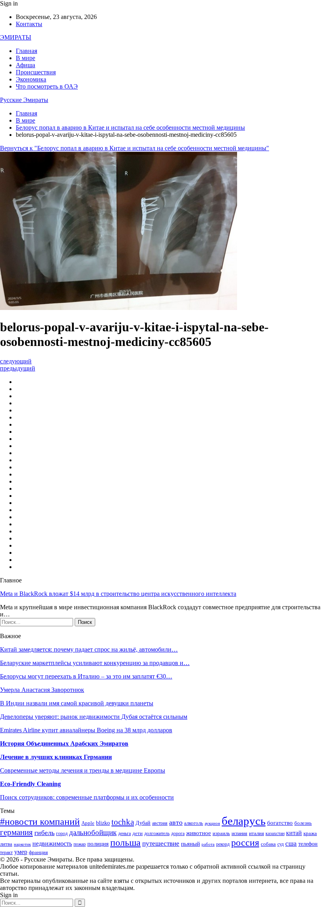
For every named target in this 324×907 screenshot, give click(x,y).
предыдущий (17, 368)
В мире (25, 58)
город (62, 833)
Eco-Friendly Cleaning (30, 783)
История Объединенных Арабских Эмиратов (64, 743)
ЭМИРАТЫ (15, 37)
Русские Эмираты (24, 99)
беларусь (244, 820)
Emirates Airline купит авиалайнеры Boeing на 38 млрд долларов (86, 730)
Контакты (29, 24)
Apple (87, 823)
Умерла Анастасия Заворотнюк (42, 689)
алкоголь (193, 823)
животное (198, 833)
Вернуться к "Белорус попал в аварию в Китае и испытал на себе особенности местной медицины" (134, 148)
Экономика (31, 79)
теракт (6, 852)
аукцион (212, 823)
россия (245, 842)
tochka (122, 822)
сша (291, 843)
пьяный (190, 843)
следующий (16, 361)
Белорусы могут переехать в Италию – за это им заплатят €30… (86, 676)
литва (6, 844)
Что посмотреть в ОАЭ (47, 86)
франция (38, 852)
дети (137, 833)
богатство (280, 823)
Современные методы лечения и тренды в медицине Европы (82, 770)
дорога (178, 833)
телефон (308, 844)
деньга (124, 833)
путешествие (160, 843)
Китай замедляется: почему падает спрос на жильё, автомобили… (89, 649)
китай (294, 833)
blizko (103, 823)
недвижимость (52, 843)
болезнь (303, 823)
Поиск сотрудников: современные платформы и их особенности (87, 797)
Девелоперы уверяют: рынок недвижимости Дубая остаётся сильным (93, 716)
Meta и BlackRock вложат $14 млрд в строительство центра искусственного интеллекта (118, 593)
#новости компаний (40, 821)
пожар (79, 844)
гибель (44, 833)
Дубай (143, 823)
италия (256, 833)
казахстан (275, 833)
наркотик (22, 844)
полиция (98, 843)
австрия (160, 823)
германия (16, 832)
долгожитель (157, 833)
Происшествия (36, 72)
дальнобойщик (93, 832)
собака (268, 844)
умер (20, 852)
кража (310, 833)
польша (125, 842)
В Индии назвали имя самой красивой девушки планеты (76, 703)
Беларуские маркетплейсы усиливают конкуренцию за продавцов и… (95, 662)
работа (208, 844)
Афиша (25, 65)
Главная (26, 50)
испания (239, 833)
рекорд (223, 844)
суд (280, 844)
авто (176, 822)
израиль (221, 833)
